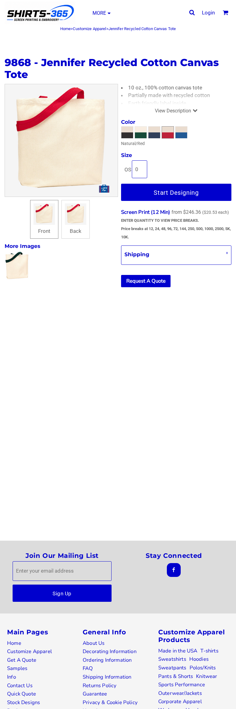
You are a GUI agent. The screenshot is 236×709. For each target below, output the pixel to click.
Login (208, 13)
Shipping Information (107, 676)
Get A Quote (21, 660)
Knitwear (206, 676)
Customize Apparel (89, 28)
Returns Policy (99, 685)
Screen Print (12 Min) (145, 212)
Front (44, 231)
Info (11, 676)
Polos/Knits (203, 667)
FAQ (88, 668)
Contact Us (20, 685)
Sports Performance (181, 684)
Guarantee (95, 693)
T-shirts (209, 650)
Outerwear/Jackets (180, 693)
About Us (93, 643)
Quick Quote (21, 693)
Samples (17, 668)
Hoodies (199, 659)
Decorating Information (109, 651)
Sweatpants (172, 667)
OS (127, 169)
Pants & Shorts (175, 676)
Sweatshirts (172, 659)
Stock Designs (23, 702)
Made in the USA (178, 650)
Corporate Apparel (180, 701)
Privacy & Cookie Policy (110, 702)
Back (75, 231)
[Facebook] (174, 570)
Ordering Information (107, 660)
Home (65, 28)
